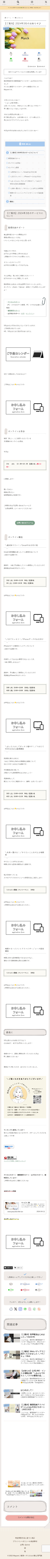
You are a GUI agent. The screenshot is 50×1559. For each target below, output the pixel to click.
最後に (12, 201)
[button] (39, 59)
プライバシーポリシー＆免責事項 (25, 1541)
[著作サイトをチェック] (11, 1309)
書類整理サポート (14, 310)
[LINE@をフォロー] (25, 1309)
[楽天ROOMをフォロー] (30, 1309)
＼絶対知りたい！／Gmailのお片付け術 (23, 172)
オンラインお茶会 (14, 163)
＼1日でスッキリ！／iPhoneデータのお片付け (25, 176)
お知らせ (9, 1268)
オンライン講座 (13, 167)
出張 (22, 313)
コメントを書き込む (26, 1517)
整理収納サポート (14, 158)
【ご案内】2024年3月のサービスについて (24, 152)
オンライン (29, 313)
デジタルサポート (14, 302)
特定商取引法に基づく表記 (25, 1538)
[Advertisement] (25, 1450)
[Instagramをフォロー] (20, 1309)
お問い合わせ (25, 1545)
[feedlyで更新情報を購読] (34, 1309)
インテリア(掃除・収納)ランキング (15, 1161)
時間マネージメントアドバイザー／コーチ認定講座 (26, 194)
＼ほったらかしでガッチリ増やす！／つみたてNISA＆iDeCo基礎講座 (26, 182)
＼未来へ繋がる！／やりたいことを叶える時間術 (26, 188)
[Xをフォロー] (15, 1309)
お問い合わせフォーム (25, 523)
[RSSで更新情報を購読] (39, 1309)
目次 (23, 144)
